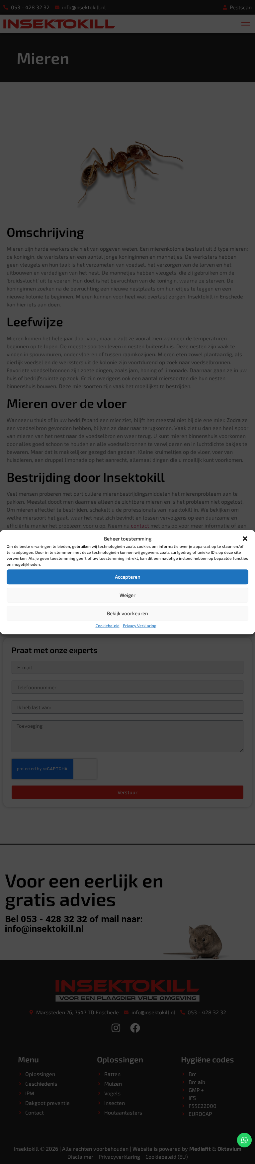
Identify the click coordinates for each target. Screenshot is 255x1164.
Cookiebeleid (108, 625)
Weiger (127, 595)
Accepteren (127, 577)
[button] (245, 539)
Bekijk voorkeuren (127, 613)
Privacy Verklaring (139, 625)
